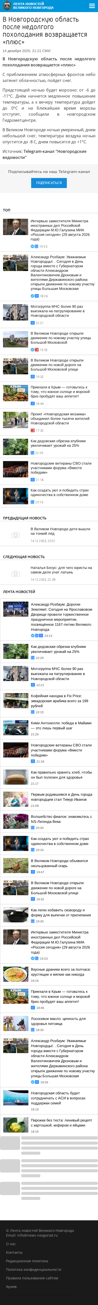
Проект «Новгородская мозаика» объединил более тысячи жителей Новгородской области (60, 418)
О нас (11, 1243)
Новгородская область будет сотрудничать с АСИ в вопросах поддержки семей (58, 1098)
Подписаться (49, 183)
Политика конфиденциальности (33, 1269)
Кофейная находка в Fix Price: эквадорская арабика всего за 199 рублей (59, 701)
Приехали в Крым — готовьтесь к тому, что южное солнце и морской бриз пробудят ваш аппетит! (60, 391)
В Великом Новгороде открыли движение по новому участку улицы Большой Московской (61, 337)
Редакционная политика (27, 1260)
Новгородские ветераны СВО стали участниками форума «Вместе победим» (61, 467)
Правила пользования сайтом (32, 1278)
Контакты (14, 1252)
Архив (11, 1286)
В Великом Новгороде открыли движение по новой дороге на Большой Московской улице (57, 364)
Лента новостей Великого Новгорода (38, 1295)
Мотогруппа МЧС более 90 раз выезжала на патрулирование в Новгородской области (58, 311)
